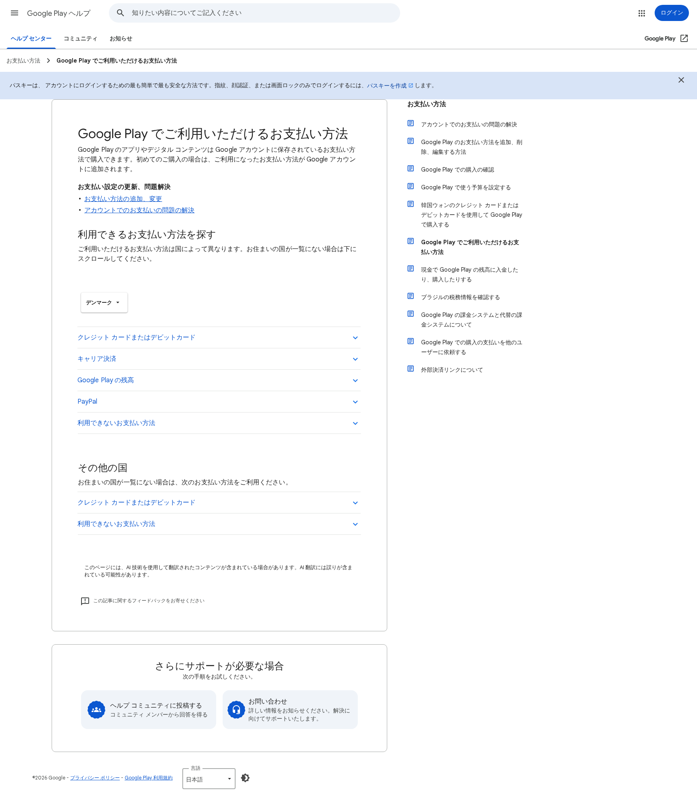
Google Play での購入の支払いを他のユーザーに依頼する (471, 347)
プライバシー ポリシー (95, 778)
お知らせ (121, 38)
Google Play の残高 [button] (105, 380)
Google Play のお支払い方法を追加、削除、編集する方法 (471, 146)
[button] (14, 13)
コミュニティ (81, 38)
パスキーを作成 (387, 85)
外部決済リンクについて (452, 369)
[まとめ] (681, 81)
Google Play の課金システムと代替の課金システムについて (471, 319)
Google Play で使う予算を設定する (466, 187)
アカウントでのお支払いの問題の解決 (139, 210)
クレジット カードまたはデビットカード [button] (136, 337)
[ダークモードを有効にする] (245, 778)
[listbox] (104, 302)
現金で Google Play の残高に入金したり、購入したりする (469, 274)
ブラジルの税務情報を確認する (460, 297)
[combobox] (266, 13)
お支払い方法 (426, 104)
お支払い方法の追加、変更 (123, 199)
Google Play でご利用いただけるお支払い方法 (470, 247)
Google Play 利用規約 (149, 778)
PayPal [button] (87, 402)
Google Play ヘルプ (58, 13)
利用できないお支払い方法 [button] (116, 423)
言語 (195, 768)
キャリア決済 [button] (96, 359)
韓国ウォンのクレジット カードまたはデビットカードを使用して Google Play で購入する (471, 214)
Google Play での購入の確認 (457, 169)
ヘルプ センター (31, 38)
